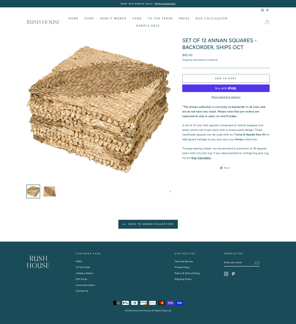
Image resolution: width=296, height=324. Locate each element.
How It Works (113, 18)
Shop (89, 18)
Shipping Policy (183, 279)
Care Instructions (85, 285)
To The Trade (160, 18)
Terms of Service (184, 261)
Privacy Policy (182, 267)
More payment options (226, 97)
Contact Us (82, 290)
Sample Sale (148, 25)
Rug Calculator (212, 18)
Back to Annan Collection (150, 224)
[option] (148, 4)
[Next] (168, 191)
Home (73, 18)
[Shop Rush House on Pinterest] (233, 274)
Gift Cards (81, 279)
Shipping (187, 59)
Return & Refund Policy (187, 273)
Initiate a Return (85, 273)
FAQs (137, 18)
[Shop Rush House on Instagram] (226, 274)
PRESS (184, 18)
